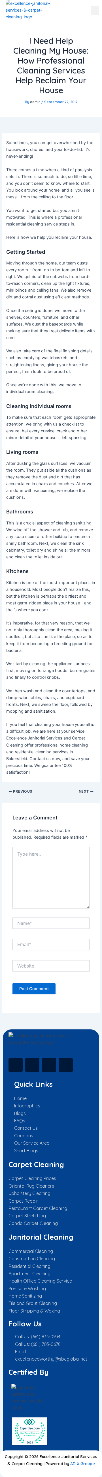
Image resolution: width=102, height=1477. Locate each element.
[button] (95, 10)
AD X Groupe (82, 1463)
